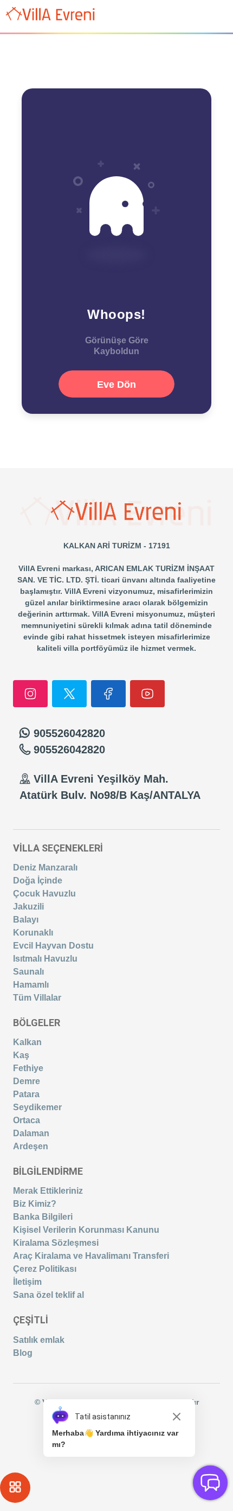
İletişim (27, 1281)
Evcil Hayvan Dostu (53, 945)
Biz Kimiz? (34, 1203)
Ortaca (26, 1120)
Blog (23, 1353)
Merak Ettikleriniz (48, 1190)
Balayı (25, 919)
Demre (26, 1081)
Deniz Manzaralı (45, 867)
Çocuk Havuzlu (44, 893)
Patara (26, 1094)
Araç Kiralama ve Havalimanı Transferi (91, 1255)
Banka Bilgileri (43, 1216)
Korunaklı (33, 932)
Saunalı (28, 971)
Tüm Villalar (37, 997)
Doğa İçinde (37, 880)
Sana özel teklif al (48, 1294)
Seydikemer (37, 1107)
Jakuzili (28, 906)
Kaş (21, 1055)
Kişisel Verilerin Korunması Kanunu (86, 1229)
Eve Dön (116, 384)
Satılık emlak (38, 1339)
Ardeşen (30, 1146)
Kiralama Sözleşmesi (56, 1242)
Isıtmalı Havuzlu (45, 958)
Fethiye (28, 1068)
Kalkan (27, 1042)
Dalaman (31, 1133)
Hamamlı (31, 984)
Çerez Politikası (44, 1268)
